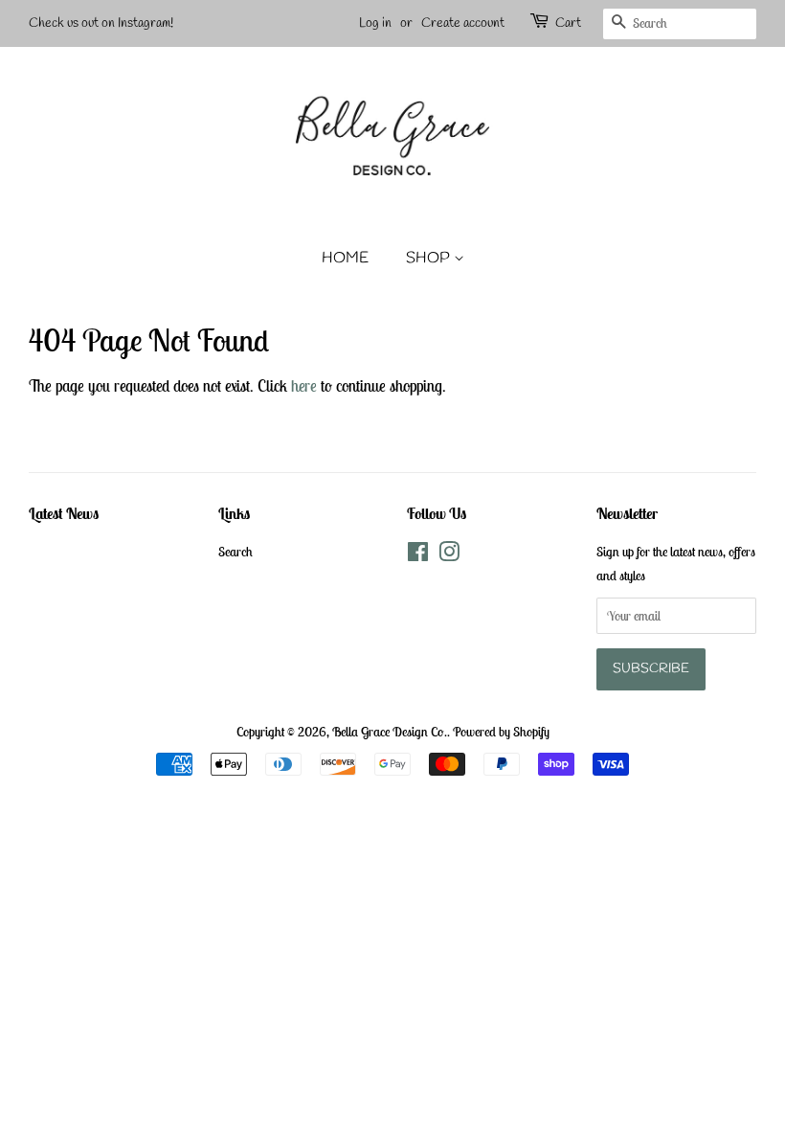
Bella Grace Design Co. (389, 731)
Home (345, 258)
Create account (463, 23)
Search (235, 551)
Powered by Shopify (501, 731)
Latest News (64, 513)
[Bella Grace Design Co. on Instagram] (449, 555)
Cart (568, 23)
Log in (375, 23)
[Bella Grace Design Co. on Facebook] (418, 555)
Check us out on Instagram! (101, 23)
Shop (430, 258)
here (304, 385)
